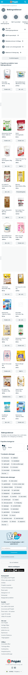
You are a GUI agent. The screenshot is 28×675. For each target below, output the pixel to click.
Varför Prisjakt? (5, 604)
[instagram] (12, 668)
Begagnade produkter (7, 597)
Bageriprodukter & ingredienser (9, 5)
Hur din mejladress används (7, 556)
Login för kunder (5, 614)
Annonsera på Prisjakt (7, 609)
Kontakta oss (5, 627)
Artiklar (3, 582)
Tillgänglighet (5, 637)
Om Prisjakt (4, 622)
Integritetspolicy (6, 651)
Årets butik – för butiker (8, 611)
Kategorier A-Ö (5, 592)
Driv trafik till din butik (7, 606)
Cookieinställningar (6, 654)
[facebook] (15, 668)
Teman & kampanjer (7, 587)
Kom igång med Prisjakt (8, 577)
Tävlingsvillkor (5, 646)
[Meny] (2, 2)
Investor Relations (6, 635)
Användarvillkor (5, 644)
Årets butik (4, 590)
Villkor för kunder (6, 616)
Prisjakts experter (6, 585)
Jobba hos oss (5, 630)
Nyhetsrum (4, 632)
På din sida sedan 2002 (8, 580)
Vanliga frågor (5, 625)
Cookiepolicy (5, 649)
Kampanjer (4, 595)
